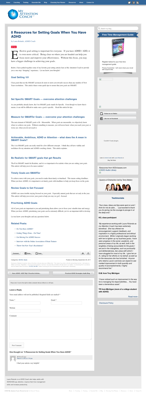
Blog (45, 2)
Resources (72, 2)
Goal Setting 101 (20, 77)
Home (8, 2)
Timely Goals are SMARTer (25, 172)
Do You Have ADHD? (25, 229)
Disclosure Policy (106, 303)
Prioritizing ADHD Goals (24, 202)
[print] (88, 253)
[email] (83, 253)
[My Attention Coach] (24, 14)
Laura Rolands (118, 158)
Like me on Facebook (133, 2)
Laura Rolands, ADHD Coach (24, 41)
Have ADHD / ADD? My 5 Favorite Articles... (24, 273)
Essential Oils (36, 2)
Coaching (17, 2)
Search (99, 28)
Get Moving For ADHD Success (28, 237)
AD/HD (21, 260)
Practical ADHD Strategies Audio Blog (79, 273)
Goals (25, 260)
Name (12, 300)
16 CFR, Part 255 (33, 266)
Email (54, 300)
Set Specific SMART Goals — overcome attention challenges (44, 99)
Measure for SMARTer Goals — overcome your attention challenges (48, 116)
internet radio (108, 158)
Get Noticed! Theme (34, 391)
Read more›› (133, 296)
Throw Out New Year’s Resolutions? (30, 245)
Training (25, 2)
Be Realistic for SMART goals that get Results (36, 157)
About (81, 2)
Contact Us (90, 2)
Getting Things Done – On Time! (29, 233)
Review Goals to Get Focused (27, 187)
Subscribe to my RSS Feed (137, 2)
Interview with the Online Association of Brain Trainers (37, 241)
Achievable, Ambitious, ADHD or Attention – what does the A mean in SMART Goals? (49, 139)
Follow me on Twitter (129, 2)
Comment (16, 253)
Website (12, 308)
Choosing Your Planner (57, 2)
